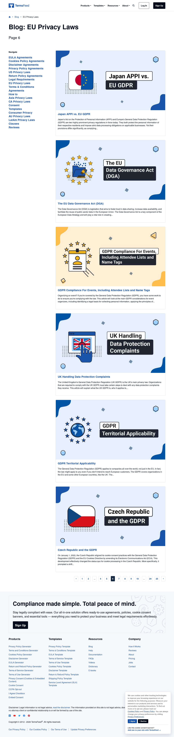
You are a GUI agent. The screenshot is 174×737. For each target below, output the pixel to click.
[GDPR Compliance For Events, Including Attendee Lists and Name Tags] (110, 256)
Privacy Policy (149, 711)
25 (157, 578)
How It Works (134, 646)
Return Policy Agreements (25, 76)
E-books (92, 670)
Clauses (14, 123)
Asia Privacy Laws (20, 98)
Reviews (14, 127)
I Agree (132, 721)
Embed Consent (16, 697)
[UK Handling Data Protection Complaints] (110, 343)
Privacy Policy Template (59, 646)
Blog (91, 646)
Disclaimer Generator (18, 658)
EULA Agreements (20, 57)
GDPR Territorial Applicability (77, 463)
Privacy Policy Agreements (26, 68)
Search (133, 5)
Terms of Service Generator (21, 670)
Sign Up (159, 5)
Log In (144, 5)
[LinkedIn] (10, 715)
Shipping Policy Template (60, 678)
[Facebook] (24, 715)
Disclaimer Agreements (24, 64)
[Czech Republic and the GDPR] (110, 516)
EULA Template (56, 654)
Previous (76, 578)
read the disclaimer (61, 707)
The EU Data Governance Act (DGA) (81, 203)
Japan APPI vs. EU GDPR (74, 114)
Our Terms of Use (59, 729)
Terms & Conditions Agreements (21, 88)
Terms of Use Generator (19, 674)
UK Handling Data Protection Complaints (84, 376)
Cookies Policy (133, 711)
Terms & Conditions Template (62, 650)
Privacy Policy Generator (20, 646)
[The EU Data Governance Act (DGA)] (110, 170)
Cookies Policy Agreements (26, 61)
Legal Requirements (22, 79)
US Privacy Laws (19, 72)
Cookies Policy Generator (20, 654)
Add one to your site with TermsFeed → (144, 730)
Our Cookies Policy (38, 729)
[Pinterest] (29, 715)
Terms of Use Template (59, 662)
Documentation (95, 654)
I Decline (143, 721)
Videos (92, 662)
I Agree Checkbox (17, 693)
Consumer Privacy (20, 112)
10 (137, 578)
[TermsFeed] (19, 5)
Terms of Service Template (60, 658)
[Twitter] (19, 715)
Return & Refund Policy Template (64, 674)
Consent (14, 105)
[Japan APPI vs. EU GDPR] (110, 80)
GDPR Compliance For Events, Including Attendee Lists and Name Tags (104, 290)
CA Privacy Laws (19, 101)
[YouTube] (15, 715)
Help (91, 650)
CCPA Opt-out (15, 689)
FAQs (91, 658)
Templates (15, 109)
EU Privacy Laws (19, 83)
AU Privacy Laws (19, 116)
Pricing (132, 658)
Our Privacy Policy (17, 729)
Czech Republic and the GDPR (77, 550)
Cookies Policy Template (60, 666)
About (131, 654)
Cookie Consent (16, 685)
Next (163, 578)
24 (150, 578)
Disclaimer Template (58, 670)
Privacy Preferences (136, 717)
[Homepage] (11, 16)
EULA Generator (16, 662)
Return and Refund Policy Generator (25, 666)
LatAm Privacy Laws (22, 120)
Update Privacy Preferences (83, 729)
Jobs (131, 662)
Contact (132, 666)
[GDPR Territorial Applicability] (110, 429)
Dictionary (93, 666)
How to (13, 94)
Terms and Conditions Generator (23, 650)
